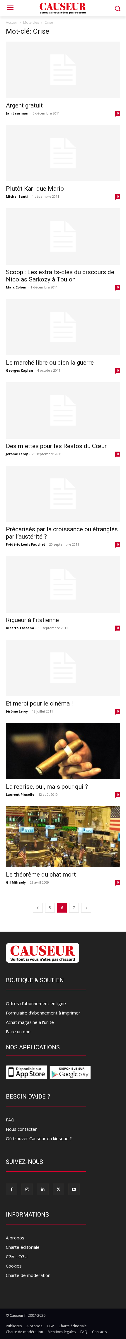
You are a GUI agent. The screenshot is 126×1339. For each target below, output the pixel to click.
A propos (15, 1238)
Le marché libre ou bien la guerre (50, 362)
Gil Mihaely (16, 882)
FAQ (10, 1120)
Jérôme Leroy (17, 454)
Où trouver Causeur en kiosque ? (39, 1138)
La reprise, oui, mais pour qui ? (47, 786)
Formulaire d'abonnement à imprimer (43, 1013)
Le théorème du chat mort (41, 874)
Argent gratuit (24, 105)
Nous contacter (21, 1129)
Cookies (14, 1266)
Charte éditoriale (23, 1247)
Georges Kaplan (19, 370)
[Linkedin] (42, 1189)
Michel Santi (17, 196)
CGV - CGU (17, 1256)
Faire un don (18, 1031)
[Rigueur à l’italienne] (63, 584)
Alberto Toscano (20, 628)
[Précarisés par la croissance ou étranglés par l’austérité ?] (63, 494)
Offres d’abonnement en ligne (36, 1003)
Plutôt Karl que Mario (35, 188)
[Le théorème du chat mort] (63, 836)
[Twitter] (58, 1189)
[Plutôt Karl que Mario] (63, 153)
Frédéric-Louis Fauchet (25, 544)
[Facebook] (11, 1189)
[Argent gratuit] (63, 70)
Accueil (12, 22)
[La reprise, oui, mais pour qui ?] (63, 751)
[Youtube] (74, 1189)
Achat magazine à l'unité (30, 1022)
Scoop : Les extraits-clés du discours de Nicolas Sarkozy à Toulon (60, 276)
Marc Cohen (16, 287)
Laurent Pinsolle (20, 794)
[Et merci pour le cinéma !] (63, 668)
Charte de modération (28, 1275)
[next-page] (86, 908)
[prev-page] (38, 908)
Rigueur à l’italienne (32, 620)
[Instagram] (27, 1189)
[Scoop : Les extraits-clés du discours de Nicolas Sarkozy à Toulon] (63, 236)
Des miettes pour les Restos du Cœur (56, 446)
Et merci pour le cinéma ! (39, 703)
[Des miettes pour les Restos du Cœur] (63, 410)
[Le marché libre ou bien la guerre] (63, 327)
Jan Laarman (17, 113)
